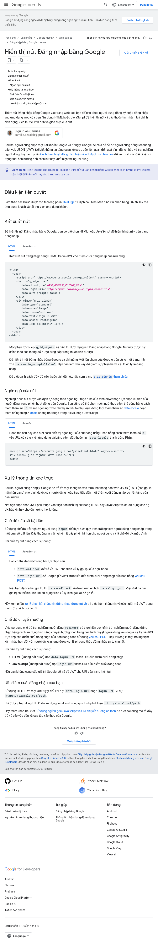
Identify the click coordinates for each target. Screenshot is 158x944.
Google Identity (45, 37)
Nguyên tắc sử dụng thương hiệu (24, 817)
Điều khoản (11, 925)
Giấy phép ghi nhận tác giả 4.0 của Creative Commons (107, 754)
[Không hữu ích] (150, 38)
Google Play (114, 848)
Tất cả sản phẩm (15, 910)
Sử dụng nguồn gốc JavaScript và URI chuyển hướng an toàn (76, 711)
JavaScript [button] (29, 246)
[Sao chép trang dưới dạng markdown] (21, 60)
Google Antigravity (118, 835)
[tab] (12, 246)
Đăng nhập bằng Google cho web (28, 42)
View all (111, 854)
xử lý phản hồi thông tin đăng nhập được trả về (55, 604)
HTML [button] (11, 246)
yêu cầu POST (98, 637)
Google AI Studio (117, 829)
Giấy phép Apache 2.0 (53, 758)
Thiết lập (68, 202)
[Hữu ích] (145, 38)
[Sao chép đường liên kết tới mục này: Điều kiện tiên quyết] (50, 192)
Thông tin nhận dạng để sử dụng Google (75, 819)
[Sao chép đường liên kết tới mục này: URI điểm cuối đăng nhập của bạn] (66, 683)
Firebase (112, 823)
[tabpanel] (79, 316)
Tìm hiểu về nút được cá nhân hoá (91, 154)
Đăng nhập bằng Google (70, 811)
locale (33, 413)
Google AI (10, 903)
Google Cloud (115, 842)
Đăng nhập (146, 4)
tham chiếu (111, 376)
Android (112, 811)
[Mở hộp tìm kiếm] (105, 4)
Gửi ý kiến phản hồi (136, 52)
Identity (34, 4)
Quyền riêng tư (30, 925)
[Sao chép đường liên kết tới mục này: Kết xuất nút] (34, 222)
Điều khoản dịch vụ (16, 811)
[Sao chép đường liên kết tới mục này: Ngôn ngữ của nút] (40, 391)
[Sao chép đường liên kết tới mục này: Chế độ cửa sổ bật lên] (47, 521)
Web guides (65, 37)
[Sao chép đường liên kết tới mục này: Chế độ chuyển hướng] (47, 619)
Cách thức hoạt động (54, 154)
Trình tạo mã (34, 169)
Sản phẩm (26, 37)
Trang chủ (10, 37)
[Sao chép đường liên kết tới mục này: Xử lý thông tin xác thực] (57, 478)
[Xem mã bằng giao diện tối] (144, 265)
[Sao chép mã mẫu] (150, 265)
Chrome (112, 817)
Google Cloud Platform (18, 897)
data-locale (131, 408)
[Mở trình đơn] (6, 4)
